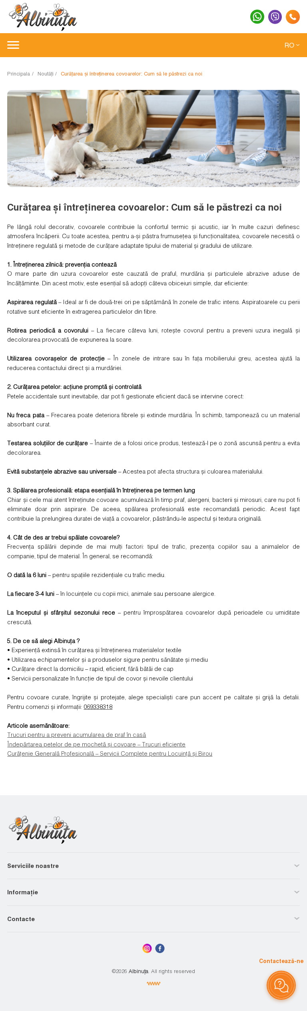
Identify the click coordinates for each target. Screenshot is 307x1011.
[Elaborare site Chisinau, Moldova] (154, 983)
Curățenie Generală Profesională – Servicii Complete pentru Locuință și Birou (109, 753)
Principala (18, 73)
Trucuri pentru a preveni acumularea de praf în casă (76, 734)
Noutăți (46, 73)
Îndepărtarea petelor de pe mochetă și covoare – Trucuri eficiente (96, 744)
